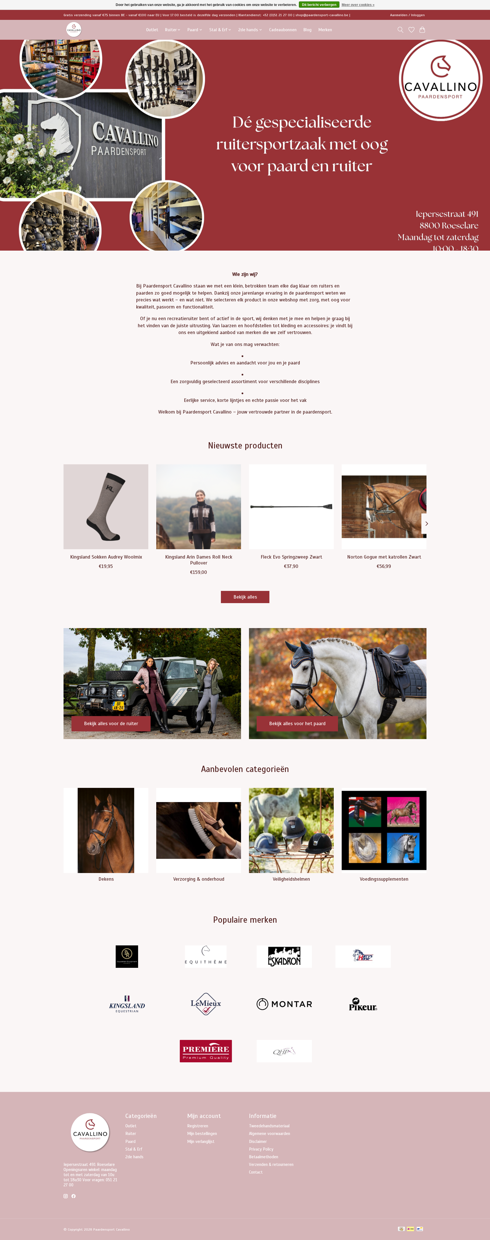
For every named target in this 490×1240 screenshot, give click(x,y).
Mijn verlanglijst (200, 1141)
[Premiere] (205, 1052)
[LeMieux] (205, 1004)
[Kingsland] (127, 1004)
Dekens (106, 879)
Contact (256, 1172)
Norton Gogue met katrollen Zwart (384, 556)
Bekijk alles (245, 597)
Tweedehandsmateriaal (269, 1125)
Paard (130, 1141)
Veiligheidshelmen (291, 879)
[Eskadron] (284, 957)
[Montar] (284, 1004)
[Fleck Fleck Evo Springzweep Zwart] (291, 506)
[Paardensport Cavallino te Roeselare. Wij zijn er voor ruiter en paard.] (74, 29)
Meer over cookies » (358, 5)
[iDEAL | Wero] (410, 1229)
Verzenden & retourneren (271, 1164)
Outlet (152, 29)
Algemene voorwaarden (269, 1133)
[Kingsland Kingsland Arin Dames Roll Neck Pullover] (198, 506)
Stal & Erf (133, 1149)
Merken (325, 29)
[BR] (127, 957)
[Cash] (401, 1229)
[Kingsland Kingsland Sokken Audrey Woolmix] (106, 506)
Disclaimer (258, 1141)
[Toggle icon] (400, 30)
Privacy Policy (261, 1149)
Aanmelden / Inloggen (407, 15)
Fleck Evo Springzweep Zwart (291, 556)
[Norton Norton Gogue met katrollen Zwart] (384, 506)
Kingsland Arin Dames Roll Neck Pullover (198, 559)
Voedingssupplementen (384, 879)
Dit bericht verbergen (319, 5)
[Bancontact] (419, 1229)
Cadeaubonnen (283, 29)
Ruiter (130, 1133)
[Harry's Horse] (363, 957)
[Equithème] (205, 957)
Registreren (197, 1125)
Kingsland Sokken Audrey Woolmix (106, 556)
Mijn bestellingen (202, 1133)
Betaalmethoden (263, 1156)
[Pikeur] (363, 1004)
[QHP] (284, 1052)
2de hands (134, 1156)
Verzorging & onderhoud (198, 879)
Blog (307, 29)
